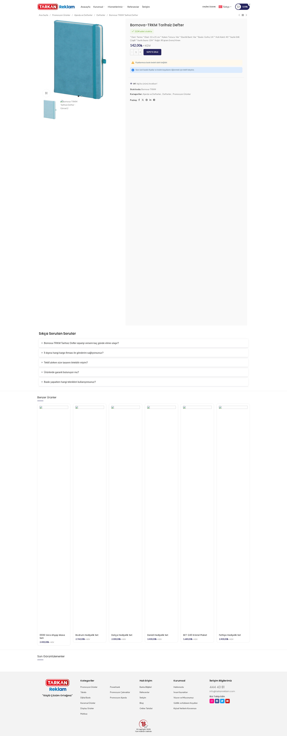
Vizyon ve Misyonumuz (184, 697)
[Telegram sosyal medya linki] (154, 100)
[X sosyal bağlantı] (143, 100)
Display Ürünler (87, 708)
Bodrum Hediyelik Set (86, 635)
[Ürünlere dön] (243, 15)
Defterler (101, 15)
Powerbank (115, 687)
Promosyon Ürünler (61, 15)
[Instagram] (212, 701)
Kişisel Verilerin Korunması (185, 708)
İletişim (143, 697)
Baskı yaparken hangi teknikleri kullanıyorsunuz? (70, 382)
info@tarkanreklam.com (222, 691)
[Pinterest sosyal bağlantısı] (147, 100)
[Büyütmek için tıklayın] (46, 93)
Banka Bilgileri (146, 687)
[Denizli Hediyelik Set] (161, 518)
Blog (142, 703)
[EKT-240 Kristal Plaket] (197, 518)
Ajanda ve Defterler (83, 15)
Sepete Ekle (152, 52)
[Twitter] (222, 701)
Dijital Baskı (85, 697)
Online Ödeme (209, 7)
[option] (78, 96)
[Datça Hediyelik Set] (125, 518)
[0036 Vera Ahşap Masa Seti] (53, 518)
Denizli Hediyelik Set (157, 635)
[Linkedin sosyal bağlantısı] (150, 100)
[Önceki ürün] (239, 15)
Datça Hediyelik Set (121, 635)
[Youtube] (227, 701)
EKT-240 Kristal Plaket (195, 635)
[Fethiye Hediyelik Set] (233, 518)
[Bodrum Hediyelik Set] (89, 518)
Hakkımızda (179, 687)
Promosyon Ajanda (118, 697)
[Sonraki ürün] (246, 15)
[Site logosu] (56, 6)
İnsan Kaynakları (181, 692)
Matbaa (83, 714)
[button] (143, 343)
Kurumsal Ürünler (87, 703)
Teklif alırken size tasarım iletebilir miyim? (66, 362)
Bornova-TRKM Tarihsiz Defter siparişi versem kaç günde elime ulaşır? (81, 343)
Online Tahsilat (146, 708)
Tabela (83, 692)
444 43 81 (217, 687)
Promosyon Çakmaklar (120, 692)
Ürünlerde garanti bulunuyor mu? (61, 372)
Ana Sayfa (44, 15)
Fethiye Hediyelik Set (230, 635)
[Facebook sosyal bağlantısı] (139, 100)
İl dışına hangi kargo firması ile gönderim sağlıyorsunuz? (73, 353)
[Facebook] (217, 701)
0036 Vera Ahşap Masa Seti (52, 637)
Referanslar (144, 692)
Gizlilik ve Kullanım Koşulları (186, 703)
